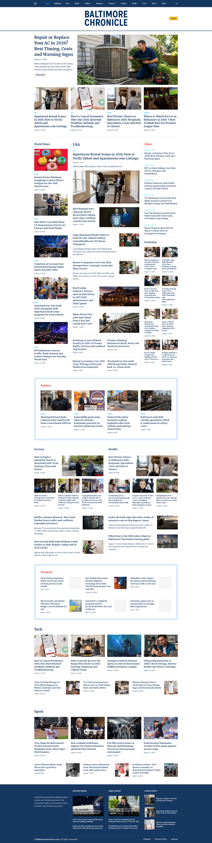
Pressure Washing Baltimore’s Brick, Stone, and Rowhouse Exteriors (123, 343)
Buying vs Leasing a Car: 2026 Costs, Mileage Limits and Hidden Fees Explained (89, 364)
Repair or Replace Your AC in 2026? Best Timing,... (166, 799)
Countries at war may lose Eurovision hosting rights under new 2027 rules (49, 267)
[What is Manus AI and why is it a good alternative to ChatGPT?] (88, 806)
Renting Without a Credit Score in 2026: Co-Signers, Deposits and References (169, 357)
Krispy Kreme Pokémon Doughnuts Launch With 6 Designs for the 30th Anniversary (49, 182)
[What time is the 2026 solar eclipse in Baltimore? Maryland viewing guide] (167, 541)
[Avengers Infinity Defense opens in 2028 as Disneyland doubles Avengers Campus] (124, 653)
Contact (173, 18)
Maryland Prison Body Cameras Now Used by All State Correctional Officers (56, 420)
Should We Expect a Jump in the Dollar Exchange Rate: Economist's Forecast (123, 827)
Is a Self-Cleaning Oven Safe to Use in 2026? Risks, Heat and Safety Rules (97, 685)
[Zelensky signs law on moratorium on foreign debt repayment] (165, 606)
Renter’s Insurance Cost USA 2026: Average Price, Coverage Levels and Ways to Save (93, 265)
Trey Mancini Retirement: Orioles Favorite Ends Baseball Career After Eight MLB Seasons (49, 747)
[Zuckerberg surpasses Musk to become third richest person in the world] (75, 583)
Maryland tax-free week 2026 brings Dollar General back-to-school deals (122, 364)
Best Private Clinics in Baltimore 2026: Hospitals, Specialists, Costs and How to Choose (121, 463)
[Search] (176, 4)
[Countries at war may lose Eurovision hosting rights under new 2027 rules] (51, 255)
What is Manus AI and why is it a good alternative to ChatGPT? (88, 812)
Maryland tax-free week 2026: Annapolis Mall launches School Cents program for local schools (49, 310)
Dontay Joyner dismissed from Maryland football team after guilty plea (96, 767)
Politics (87, 3)
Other (164, 3)
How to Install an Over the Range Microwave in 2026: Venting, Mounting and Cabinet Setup (85, 665)
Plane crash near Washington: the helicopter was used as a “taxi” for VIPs (124, 821)
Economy (99, 3)
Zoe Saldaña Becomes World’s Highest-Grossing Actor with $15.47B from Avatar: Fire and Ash (98, 583)
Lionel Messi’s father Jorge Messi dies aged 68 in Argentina (48, 767)
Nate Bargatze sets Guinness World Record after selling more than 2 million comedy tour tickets (84, 214)
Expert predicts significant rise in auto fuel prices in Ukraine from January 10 (88, 827)
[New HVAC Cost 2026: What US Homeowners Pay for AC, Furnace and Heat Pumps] (51, 213)
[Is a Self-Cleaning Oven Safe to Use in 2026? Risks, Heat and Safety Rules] (122, 687)
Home (48, 3)
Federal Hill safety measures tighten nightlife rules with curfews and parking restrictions (119, 423)
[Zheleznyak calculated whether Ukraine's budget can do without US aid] (75, 606)
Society (123, 3)
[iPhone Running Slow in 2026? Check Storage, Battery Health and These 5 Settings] (161, 653)
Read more (40, 75)
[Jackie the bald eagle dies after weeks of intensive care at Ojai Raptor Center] (167, 522)
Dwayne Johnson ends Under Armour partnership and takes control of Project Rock (160, 186)
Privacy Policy (161, 839)
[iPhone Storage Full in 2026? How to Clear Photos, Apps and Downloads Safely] (171, 687)
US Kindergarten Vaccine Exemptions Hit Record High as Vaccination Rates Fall (119, 499)
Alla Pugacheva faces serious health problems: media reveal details (123, 811)
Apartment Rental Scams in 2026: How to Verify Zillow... (166, 812)
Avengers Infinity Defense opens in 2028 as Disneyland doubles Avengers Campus (123, 663)
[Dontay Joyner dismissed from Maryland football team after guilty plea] (122, 770)
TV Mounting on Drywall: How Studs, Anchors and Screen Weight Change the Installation (160, 201)
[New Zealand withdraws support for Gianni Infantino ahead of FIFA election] (88, 735)
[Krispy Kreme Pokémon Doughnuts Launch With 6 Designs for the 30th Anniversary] (51, 170)
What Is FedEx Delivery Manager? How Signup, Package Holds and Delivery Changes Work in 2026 (68, 500)
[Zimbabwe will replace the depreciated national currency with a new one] (165, 583)
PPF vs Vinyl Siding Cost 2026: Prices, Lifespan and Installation (160, 171)
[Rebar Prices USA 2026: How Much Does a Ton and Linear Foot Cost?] (119, 323)
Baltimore (57, 3)
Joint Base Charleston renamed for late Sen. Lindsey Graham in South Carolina (151, 327)
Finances (111, 3)
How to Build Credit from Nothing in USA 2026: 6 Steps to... (152, 356)
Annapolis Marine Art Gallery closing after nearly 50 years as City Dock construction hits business (92, 500)
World (77, 3)
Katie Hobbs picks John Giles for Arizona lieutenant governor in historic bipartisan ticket (88, 421)
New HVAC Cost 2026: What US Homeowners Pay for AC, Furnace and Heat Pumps (50, 225)
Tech (144, 3)
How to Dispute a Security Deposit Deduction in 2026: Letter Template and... (151, 264)
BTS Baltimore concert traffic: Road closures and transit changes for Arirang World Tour (50, 355)
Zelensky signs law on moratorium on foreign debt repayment (142, 604)
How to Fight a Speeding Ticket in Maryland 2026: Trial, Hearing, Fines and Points (46, 463)
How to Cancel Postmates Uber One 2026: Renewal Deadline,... (166, 824)
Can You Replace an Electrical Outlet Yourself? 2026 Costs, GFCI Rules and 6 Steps (159, 216)
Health (134, 3)
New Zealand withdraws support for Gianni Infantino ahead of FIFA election (87, 746)
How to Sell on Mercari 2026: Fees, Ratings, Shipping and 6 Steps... (168, 326)
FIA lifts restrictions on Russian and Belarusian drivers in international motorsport (120, 747)
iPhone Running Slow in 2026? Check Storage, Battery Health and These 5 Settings (160, 663)
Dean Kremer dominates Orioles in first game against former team (160, 746)
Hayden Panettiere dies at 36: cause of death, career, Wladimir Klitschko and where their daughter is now (142, 500)
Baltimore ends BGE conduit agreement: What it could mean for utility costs (155, 421)
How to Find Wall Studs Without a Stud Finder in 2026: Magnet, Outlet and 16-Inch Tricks (56, 544)
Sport (154, 3)
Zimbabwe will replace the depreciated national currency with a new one (143, 581)
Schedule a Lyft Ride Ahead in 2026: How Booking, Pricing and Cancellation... (170, 264)
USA (67, 3)
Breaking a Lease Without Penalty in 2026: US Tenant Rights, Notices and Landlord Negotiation (89, 344)
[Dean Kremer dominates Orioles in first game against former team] (161, 735)
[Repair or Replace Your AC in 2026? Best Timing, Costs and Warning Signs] (127, 60)
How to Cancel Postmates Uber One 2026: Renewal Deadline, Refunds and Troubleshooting (48, 665)
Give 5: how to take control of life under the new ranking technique (88, 821)
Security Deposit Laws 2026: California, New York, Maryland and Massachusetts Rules (169, 295)
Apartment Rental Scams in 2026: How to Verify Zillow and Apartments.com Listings (106, 156)
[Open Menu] (35, 3)
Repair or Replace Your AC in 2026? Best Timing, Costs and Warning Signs (159, 156)
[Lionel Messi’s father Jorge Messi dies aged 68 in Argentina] (73, 770)
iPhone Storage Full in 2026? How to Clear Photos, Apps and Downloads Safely (146, 685)
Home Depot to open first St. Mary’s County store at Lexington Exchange (158, 231)
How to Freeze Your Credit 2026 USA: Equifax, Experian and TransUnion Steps (152, 293)
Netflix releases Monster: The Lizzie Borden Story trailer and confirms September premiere (54, 520)
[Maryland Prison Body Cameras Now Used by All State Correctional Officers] (56, 409)
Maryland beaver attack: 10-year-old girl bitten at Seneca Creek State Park (166, 499)
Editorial (147, 839)
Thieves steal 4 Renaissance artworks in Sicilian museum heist (44, 499)
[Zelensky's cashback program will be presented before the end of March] (120, 606)
